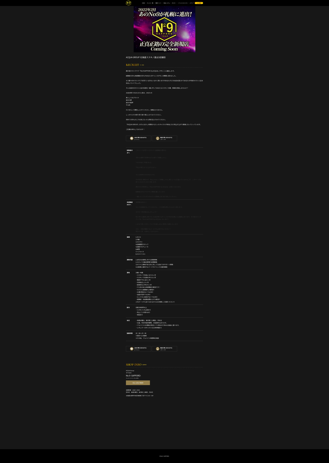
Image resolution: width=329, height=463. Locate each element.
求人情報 (199, 3)
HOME (143, 3)
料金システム (167, 3)
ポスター (174, 3)
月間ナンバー (158, 3)
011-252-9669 (138, 382)
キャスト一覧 (150, 3)
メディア (192, 3)
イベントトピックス (182, 3)
